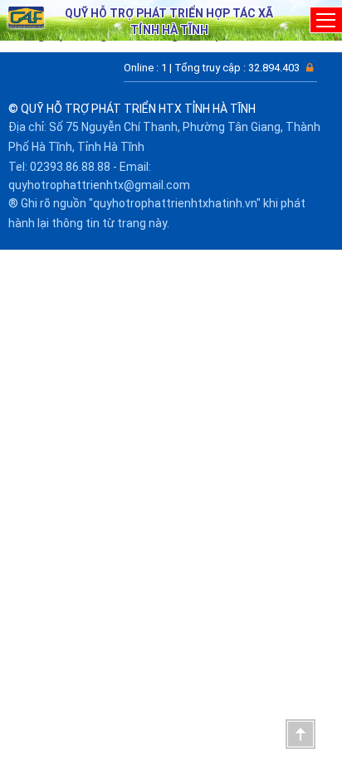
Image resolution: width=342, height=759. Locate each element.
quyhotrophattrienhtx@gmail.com (99, 185)
